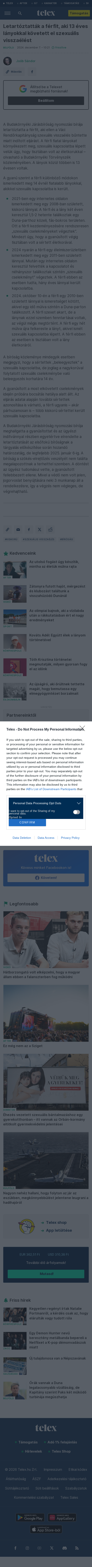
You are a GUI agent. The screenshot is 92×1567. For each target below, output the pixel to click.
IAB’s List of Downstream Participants (51, 789)
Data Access (46, 837)
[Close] (84, 730)
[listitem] (44, 803)
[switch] (76, 812)
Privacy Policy (70, 837)
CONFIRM (27, 822)
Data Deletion (22, 837)
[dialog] (46, 783)
